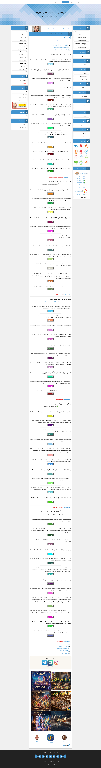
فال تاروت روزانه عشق (22, 66)
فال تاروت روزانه (23, 32)
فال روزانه (72, 2)
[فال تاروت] (61, 681)
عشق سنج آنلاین (84, 125)
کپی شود (50, 64)
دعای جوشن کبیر (84, 105)
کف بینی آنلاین (84, 88)
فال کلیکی (85, 116)
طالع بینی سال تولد (84, 197)
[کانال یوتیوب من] (39, 756)
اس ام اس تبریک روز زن (64, 650)
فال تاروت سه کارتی (22, 46)
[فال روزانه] (41, 681)
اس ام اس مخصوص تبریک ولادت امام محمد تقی (81, 44)
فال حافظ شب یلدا (22, 98)
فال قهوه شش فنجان (83, 79)
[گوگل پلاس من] (43, 756)
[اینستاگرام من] (54, 756)
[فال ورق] (41, 721)
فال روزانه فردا (23, 127)
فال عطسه (24, 116)
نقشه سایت (46, 764)
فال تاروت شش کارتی (22, 55)
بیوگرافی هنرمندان (22, 125)
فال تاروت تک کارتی (22, 43)
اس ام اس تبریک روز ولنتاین (82, 40)
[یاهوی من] (64, 756)
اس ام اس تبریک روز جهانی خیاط (63, 648)
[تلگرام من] (61, 756)
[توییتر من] (47, 756)
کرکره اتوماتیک (23, 80)
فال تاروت (77, 2)
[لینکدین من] (36, 756)
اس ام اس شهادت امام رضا (82, 37)
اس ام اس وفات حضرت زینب (82, 35)
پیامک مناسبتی (65, 2)
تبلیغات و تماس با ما (49, 2)
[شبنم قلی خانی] (36, 29)
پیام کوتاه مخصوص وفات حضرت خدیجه (61, 49)
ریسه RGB (85, 133)
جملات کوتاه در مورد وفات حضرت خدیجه (61, 47)
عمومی (63, 745)
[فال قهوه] (61, 701)
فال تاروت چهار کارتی (22, 49)
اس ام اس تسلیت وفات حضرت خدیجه (51, 12)
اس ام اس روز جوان (65, 653)
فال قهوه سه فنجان (83, 76)
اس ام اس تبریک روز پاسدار (63, 645)
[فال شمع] (41, 701)
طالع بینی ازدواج (84, 96)
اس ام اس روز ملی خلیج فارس (63, 646)
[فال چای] (61, 721)
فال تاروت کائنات (23, 40)
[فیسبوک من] (57, 756)
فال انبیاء (85, 65)
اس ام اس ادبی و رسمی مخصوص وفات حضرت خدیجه (59, 51)
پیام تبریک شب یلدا (22, 100)
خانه (88, 2)
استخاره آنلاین (57, 2)
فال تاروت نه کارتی (22, 57)
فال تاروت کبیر (23, 35)
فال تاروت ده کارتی (22, 60)
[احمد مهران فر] (65, 29)
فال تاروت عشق (23, 63)
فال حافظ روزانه (23, 95)
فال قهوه (85, 73)
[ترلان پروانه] (50, 29)
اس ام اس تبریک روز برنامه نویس (62, 652)
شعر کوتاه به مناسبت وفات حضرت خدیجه (61, 46)
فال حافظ (83, 2)
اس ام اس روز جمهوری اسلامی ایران (81, 32)
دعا (86, 108)
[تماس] (50, 756)
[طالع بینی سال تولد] (81, 184)
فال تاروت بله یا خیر (22, 69)
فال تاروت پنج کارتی (22, 52)
